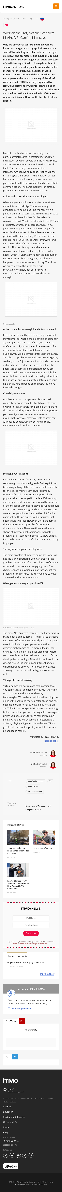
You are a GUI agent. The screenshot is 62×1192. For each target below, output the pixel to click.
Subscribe (31, 933)
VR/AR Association (35, 791)
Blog (5, 1132)
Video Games (33, 786)
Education (8, 1112)
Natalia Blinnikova (38, 752)
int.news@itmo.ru (21, 1008)
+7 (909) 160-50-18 (10, 1141)
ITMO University (29, 1030)
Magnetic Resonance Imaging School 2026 (25, 962)
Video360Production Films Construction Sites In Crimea (18, 851)
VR (50, 781)
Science (7, 1106)
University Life (10, 1122)
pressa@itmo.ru (10, 1144)
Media (6, 1127)
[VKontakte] (6, 25)
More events (47, 973)
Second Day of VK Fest (42, 848)
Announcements (17, 956)
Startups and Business (14, 1117)
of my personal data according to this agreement (31, 944)
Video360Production (36, 781)
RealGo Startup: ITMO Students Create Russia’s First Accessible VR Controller (18, 885)
